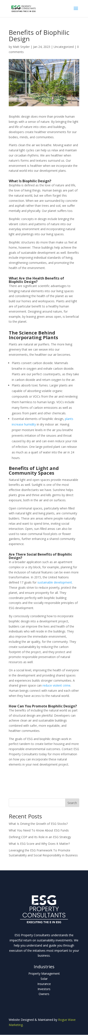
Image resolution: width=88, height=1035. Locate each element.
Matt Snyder (21, 47)
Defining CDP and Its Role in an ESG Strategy (40, 837)
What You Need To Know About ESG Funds (39, 830)
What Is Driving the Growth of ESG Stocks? (38, 824)
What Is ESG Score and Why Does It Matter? (39, 844)
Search (72, 803)
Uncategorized (64, 47)
